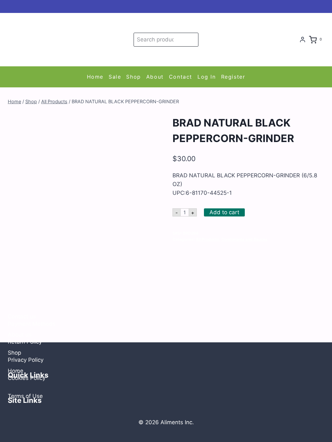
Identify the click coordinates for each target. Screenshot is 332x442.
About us (19, 334)
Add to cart (224, 212)
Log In (206, 76)
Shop (133, 76)
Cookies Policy (26, 378)
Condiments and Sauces (244, 239)
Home (95, 76)
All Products (207, 239)
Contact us (22, 316)
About (155, 76)
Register (233, 76)
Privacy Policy (25, 360)
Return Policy (25, 341)
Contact (180, 76)
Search (192, 39)
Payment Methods (31, 324)
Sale (115, 76)
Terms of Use (25, 396)
